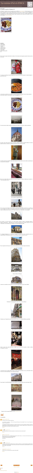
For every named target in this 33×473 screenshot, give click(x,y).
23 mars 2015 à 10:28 (6, 419)
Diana (3, 419)
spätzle (21, 95)
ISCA (3, 442)
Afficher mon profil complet (3, 470)
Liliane (3, 434)
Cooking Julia (4, 449)
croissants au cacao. (18, 411)
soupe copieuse (22, 11)
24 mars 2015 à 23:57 (8, 449)
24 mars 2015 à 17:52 (7, 442)
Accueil (16, 465)
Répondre (3, 427)
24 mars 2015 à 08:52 (6, 434)
